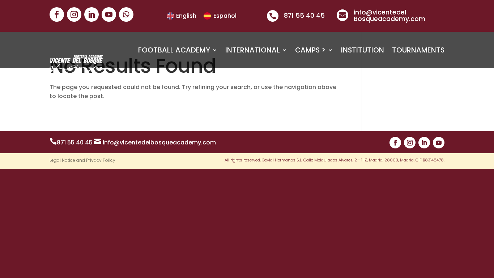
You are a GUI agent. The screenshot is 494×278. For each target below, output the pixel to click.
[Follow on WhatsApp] (126, 14)
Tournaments (418, 50)
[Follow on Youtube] (109, 14)
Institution (362, 50)
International (252, 50)
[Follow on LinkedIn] (91, 14)
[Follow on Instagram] (74, 14)
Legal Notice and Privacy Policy (82, 160)
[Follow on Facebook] (57, 14)
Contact (426, 77)
